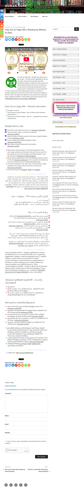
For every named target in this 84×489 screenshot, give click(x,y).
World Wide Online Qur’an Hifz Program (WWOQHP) (20, 99)
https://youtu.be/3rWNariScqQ (24, 353)
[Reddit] (19, 39)
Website (7, 433)
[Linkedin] (12, 39)
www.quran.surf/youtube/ (14, 168)
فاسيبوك (30, 245)
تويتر (26, 245)
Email (7, 424)
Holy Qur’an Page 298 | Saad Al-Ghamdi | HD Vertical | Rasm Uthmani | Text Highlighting (64, 152)
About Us (44, 16)
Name (7, 416)
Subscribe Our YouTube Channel (61, 133)
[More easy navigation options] (26, 73)
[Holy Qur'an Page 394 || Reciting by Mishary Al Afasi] (43, 73)
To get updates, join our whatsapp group (65, 126)
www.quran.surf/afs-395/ (39, 130)
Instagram (37, 170)
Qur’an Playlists (9, 16)
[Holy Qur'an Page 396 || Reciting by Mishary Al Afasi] (8, 73)
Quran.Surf (16, 6)
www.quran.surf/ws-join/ (21, 160)
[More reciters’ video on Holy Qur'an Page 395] (17, 72)
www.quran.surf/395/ (13, 134)
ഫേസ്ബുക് (23, 344)
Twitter (30, 170)
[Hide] (0, 39)
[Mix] (22, 39)
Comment (8, 393)
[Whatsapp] (25, 39)
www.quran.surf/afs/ (18, 138)
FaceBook (24, 170)
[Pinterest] (16, 39)
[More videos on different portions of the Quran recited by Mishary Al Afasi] (34, 72)
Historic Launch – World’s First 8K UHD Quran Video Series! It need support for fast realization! (65, 107)
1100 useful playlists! (70, 39)
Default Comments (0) (10, 385)
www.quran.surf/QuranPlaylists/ (26, 156)
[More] (28, 39)
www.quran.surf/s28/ (13, 146)
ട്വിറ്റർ (29, 344)
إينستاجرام (21, 245)
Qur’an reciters (22, 16)
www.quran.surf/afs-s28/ (14, 142)
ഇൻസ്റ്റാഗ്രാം (36, 344)
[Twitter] (9, 39)
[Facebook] (6, 39)
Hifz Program (34, 16)
